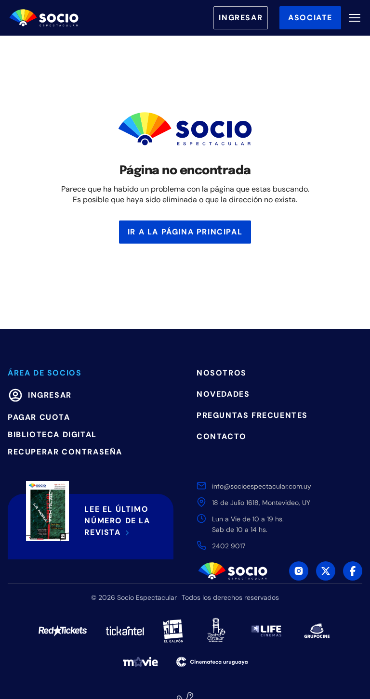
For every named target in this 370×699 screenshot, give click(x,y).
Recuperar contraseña (65, 452)
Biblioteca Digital (52, 434)
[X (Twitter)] (325, 571)
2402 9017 (228, 546)
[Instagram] (298, 571)
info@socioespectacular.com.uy (261, 486)
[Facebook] (352, 571)
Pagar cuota (39, 417)
